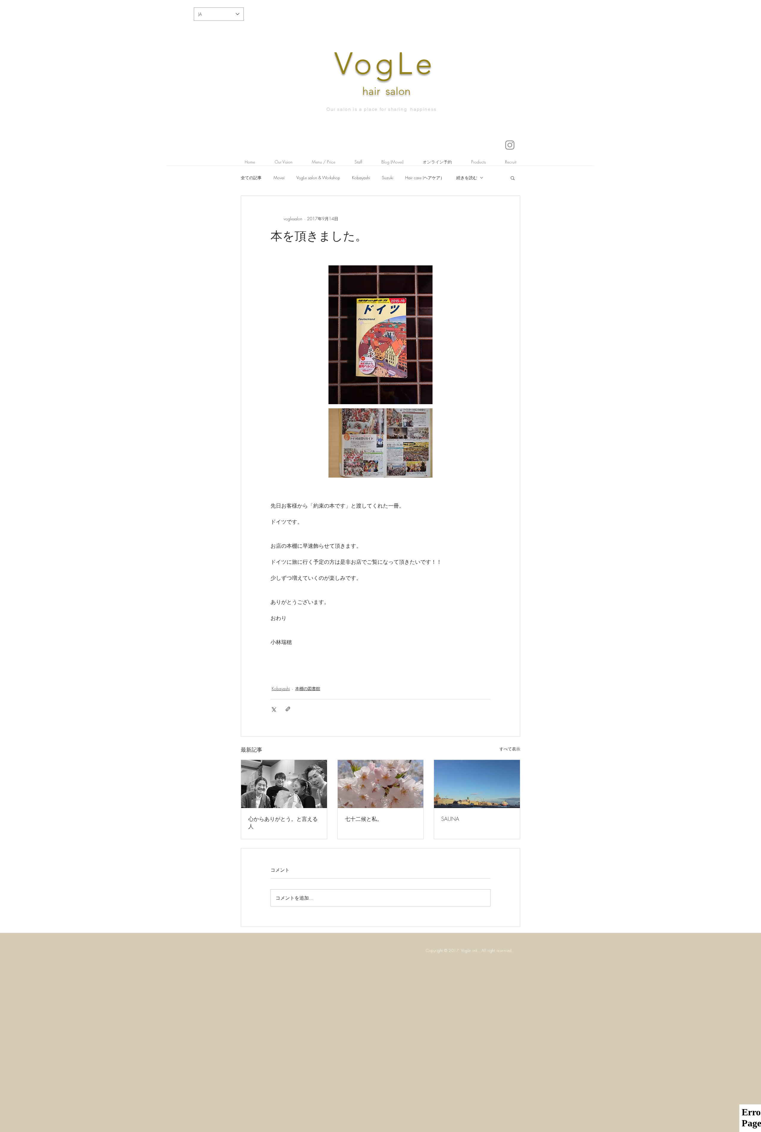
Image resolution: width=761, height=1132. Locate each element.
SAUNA (450, 818)
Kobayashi (361, 177)
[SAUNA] (477, 784)
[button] (512, 177)
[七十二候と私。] (381, 784)
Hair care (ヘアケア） (424, 177)
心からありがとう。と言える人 (283, 822)
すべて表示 (509, 749)
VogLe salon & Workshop (318, 177)
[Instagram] (510, 145)
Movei (278, 177)
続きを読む (466, 177)
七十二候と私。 (363, 818)
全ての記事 (251, 177)
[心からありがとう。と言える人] (284, 784)
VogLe (384, 63)
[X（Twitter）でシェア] (273, 709)
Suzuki (387, 177)
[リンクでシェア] (288, 709)
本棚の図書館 (307, 688)
